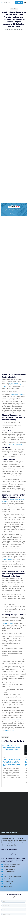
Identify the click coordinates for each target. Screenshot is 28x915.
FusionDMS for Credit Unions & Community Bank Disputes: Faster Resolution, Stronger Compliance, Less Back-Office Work (11, 762)
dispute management (18, 29)
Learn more (5, 785)
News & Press (14, 8)
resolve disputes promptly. (15, 444)
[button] (25, 2)
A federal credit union (7, 623)
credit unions (10, 29)
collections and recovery (17, 394)
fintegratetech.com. (9, 730)
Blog (4, 757)
